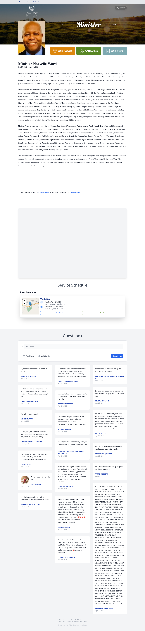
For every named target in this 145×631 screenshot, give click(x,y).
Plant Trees (103, 313)
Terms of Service (78, 622)
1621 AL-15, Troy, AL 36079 (54, 309)
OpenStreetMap (75, 625)
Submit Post (117, 356)
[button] (30, 304)
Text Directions (60, 313)
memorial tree (43, 192)
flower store (75, 192)
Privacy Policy (66, 622)
